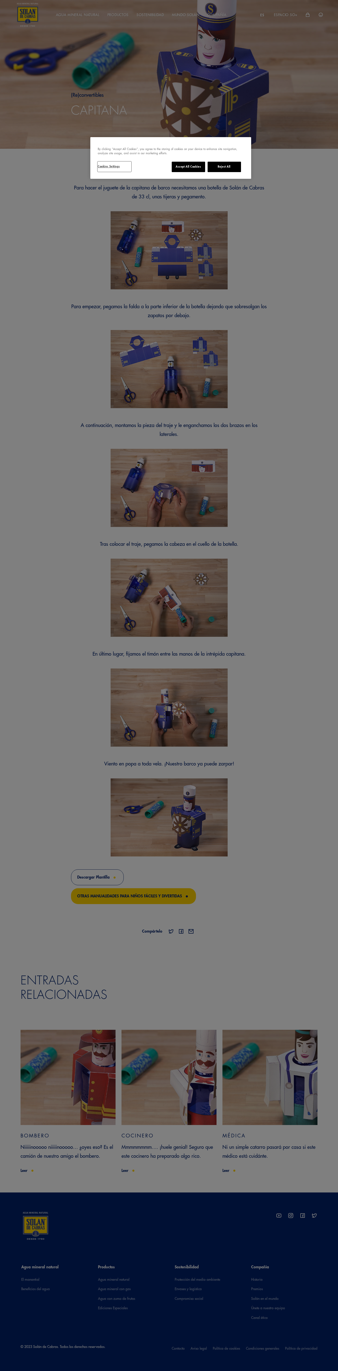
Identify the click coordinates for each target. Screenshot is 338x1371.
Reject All (224, 166)
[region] (170, 158)
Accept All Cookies (188, 166)
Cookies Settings (109, 166)
